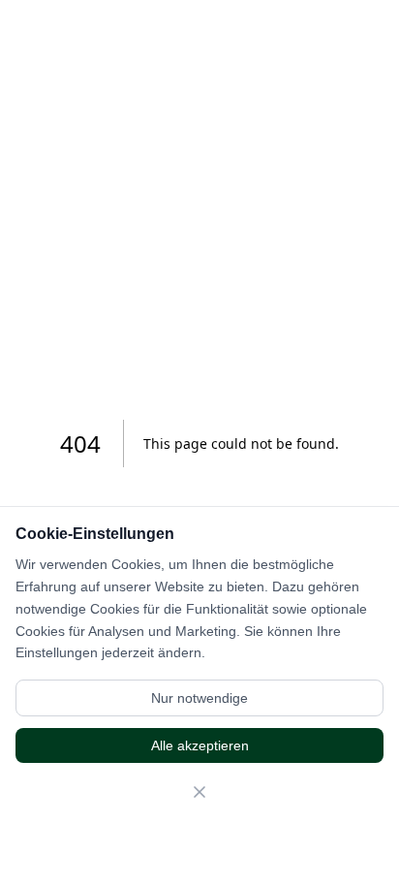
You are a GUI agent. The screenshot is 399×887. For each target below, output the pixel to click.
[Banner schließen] (199, 792)
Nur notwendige (199, 698)
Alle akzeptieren (200, 745)
